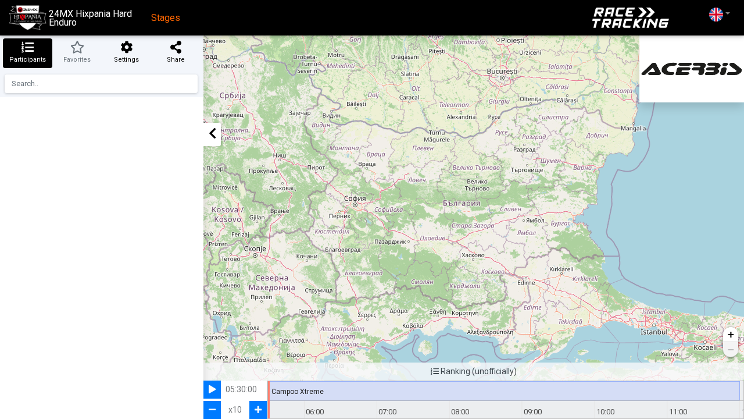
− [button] (731, 349)
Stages (165, 17)
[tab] (27, 53)
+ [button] (731, 334)
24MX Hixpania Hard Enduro (90, 18)
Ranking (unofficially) (478, 371)
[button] (719, 14)
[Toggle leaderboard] (212, 134)
